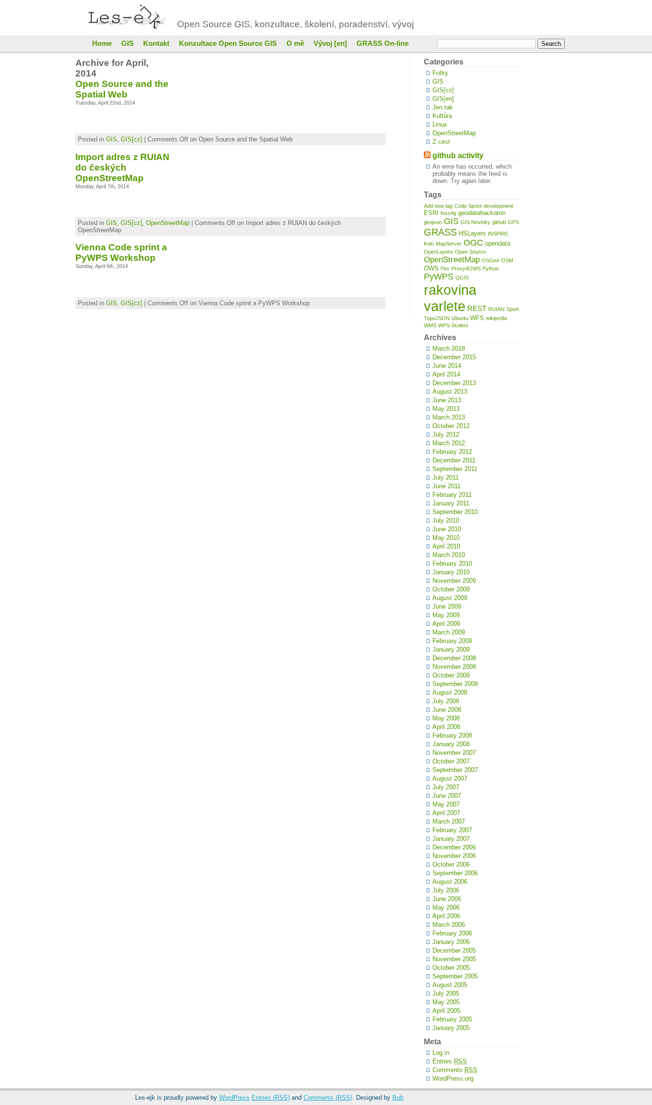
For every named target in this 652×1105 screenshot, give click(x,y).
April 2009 (446, 623)
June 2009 (446, 606)
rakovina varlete (450, 298)
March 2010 (448, 554)
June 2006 (446, 898)
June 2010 (446, 529)
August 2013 (449, 391)
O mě (295, 43)
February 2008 (452, 735)
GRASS (440, 231)
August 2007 (449, 778)
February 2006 (452, 933)
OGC (473, 242)
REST (476, 308)
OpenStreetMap (167, 222)
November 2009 (454, 580)
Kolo (429, 244)
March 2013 (448, 417)
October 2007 (451, 761)
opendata (497, 243)
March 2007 (448, 821)
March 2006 (448, 924)
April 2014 (446, 374)
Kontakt (156, 43)
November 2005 (454, 959)
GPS (513, 222)
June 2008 (446, 709)
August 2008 (449, 692)
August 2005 (449, 984)
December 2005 (454, 950)
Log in (440, 1052)
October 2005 (451, 967)
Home (102, 43)
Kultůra (442, 115)
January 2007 (451, 838)
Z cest (441, 141)
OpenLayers (438, 252)
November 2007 (454, 752)
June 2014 (446, 365)
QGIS (462, 277)
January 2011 (450, 503)
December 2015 (454, 357)
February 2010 (452, 563)
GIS (127, 43)
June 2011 (446, 486)
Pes (445, 268)
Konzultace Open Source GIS (228, 43)
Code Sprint (468, 206)
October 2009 (451, 589)
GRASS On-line (383, 43)
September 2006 (455, 873)
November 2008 (454, 666)
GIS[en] (443, 98)
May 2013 (446, 408)
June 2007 (446, 795)
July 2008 (445, 701)
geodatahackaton (481, 212)
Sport (512, 309)
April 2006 (446, 916)
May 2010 (446, 537)
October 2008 (451, 675)
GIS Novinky (475, 222)
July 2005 (445, 993)
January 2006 (451, 941)
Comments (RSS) (328, 1097)
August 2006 (449, 881)
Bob (397, 1097)
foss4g (448, 213)
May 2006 (446, 907)
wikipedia (496, 318)
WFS (477, 318)
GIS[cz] (131, 139)
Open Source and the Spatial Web (121, 89)
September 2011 (454, 468)
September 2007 (455, 769)
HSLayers (472, 233)
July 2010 (445, 520)
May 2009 (446, 615)
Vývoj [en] (330, 43)
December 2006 (454, 847)
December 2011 (453, 460)
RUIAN (496, 309)
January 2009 (451, 649)
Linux (439, 124)
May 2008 (446, 718)
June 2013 (446, 400)
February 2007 (452, 830)
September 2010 (455, 511)
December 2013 (454, 382)
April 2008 (446, 726)
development (498, 206)
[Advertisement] (548, 201)
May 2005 (446, 1002)
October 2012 (451, 425)
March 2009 (448, 632)
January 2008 (451, 744)
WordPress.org (452, 1078)
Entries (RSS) (271, 1097)
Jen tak (442, 107)
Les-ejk (129, 18)
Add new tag (438, 206)
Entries (449, 1061)
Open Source (470, 252)
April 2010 (446, 546)
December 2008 (454, 658)
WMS (430, 325)
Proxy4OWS (466, 268)
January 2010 (451, 572)
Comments (454, 1069)
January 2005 (451, 1027)
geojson (433, 222)
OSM (507, 260)
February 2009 (452, 640)
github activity (458, 155)
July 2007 (445, 787)
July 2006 (445, 890)
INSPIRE (498, 233)
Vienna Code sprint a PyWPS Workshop (121, 252)
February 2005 (452, 1019)
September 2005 (455, 976)
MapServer (449, 244)
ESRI (431, 212)
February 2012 (452, 451)
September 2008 (455, 683)
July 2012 (445, 434)
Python (491, 268)
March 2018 (448, 348)
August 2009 (449, 597)
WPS (444, 325)
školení (460, 325)
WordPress (234, 1097)
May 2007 (446, 804)
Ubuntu (460, 318)
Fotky (440, 72)
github (499, 222)
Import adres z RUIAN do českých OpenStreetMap (122, 167)
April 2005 (446, 1010)
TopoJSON (437, 318)
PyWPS (438, 276)
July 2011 (445, 477)
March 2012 (448, 443)
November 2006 (454, 855)
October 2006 (451, 864)
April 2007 (446, 812)
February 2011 (452, 494)
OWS (431, 268)
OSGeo (490, 260)
